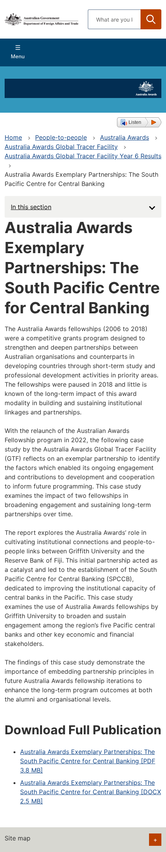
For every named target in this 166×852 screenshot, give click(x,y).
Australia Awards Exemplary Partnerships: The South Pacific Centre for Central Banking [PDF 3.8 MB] (87, 761)
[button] (139, 122)
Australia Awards (124, 137)
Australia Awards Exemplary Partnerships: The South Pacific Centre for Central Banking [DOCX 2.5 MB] (90, 792)
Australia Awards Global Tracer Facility (61, 146)
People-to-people (61, 137)
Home (13, 137)
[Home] (41, 19)
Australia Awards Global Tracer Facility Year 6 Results (83, 156)
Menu (18, 56)
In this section (31, 207)
